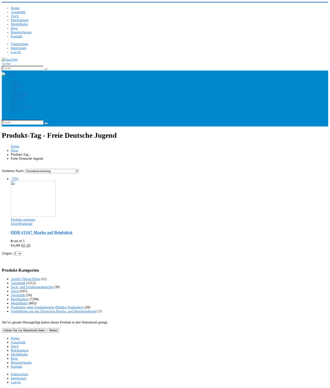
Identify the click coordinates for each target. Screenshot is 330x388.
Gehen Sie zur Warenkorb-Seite (24, 330)
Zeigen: (7, 253)
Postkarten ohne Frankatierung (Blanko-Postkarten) (47, 307)
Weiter (53, 330)
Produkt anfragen (23, 220)
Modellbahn (19, 24)
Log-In (16, 52)
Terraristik (18, 295)
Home (15, 8)
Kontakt (16, 36)
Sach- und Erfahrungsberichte (32, 287)
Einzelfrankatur (22, 224)
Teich (15, 16)
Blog (14, 28)
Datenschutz (19, 44)
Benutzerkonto (21, 32)
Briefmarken (20, 20)
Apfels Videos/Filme (25, 279)
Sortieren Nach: (13, 171)
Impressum (18, 48)
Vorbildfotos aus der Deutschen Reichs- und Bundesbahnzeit (54, 311)
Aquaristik (18, 12)
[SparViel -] (10, 60)
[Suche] (46, 69)
